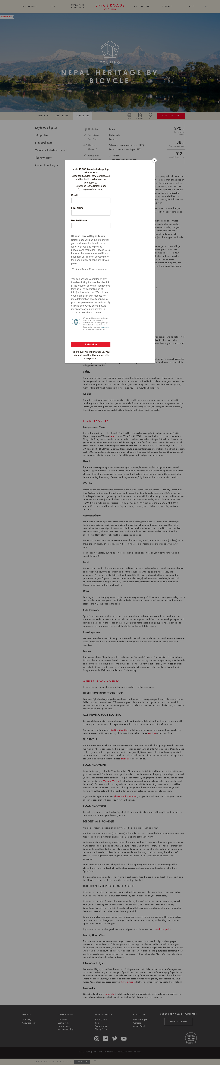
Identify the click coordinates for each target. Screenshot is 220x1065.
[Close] (154, 160)
